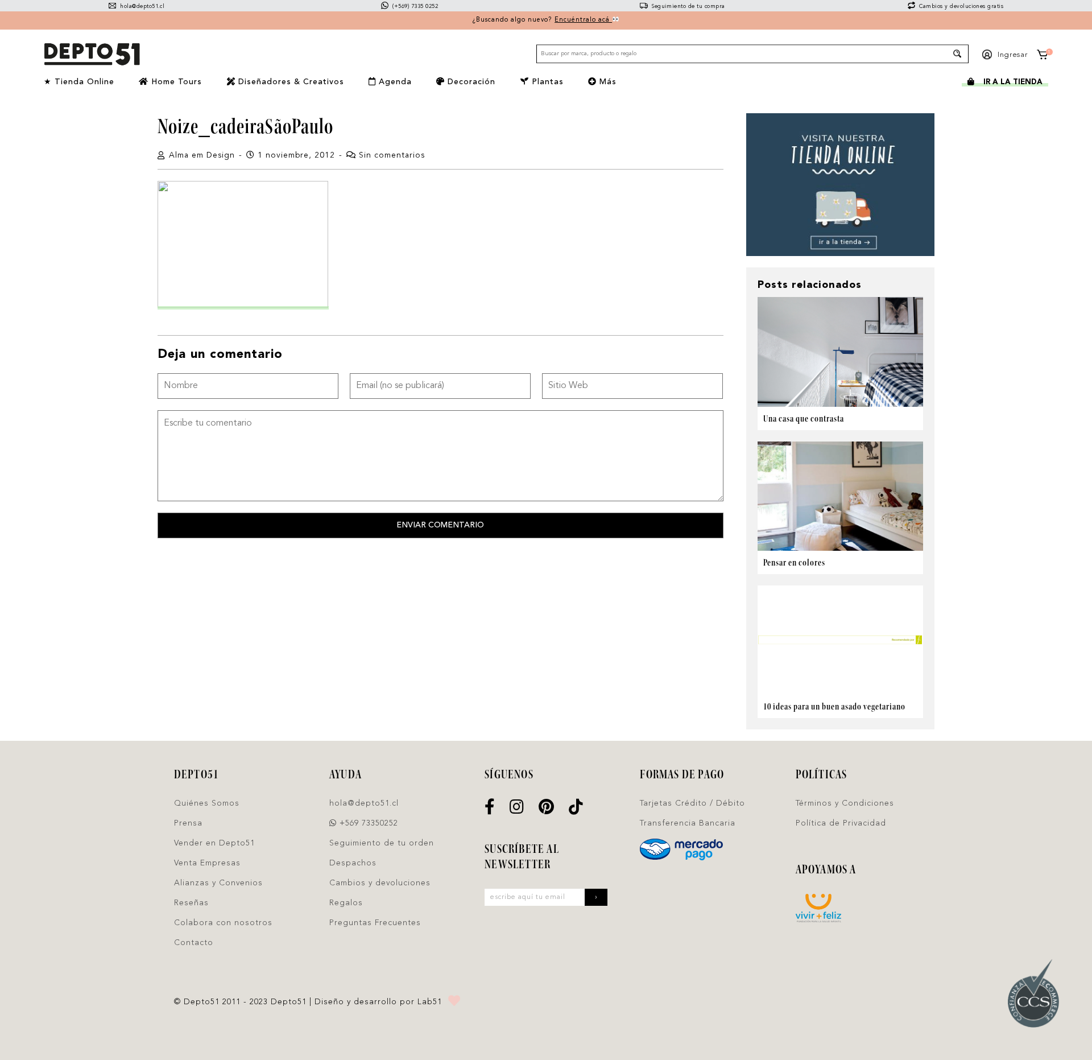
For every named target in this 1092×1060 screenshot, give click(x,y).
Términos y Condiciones (845, 803)
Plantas (546, 82)
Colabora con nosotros (223, 923)
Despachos (353, 863)
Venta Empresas (207, 863)
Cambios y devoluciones (380, 883)
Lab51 (429, 1002)
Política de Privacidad (841, 823)
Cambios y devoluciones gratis (960, 6)
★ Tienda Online (79, 82)
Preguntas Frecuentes (375, 923)
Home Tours (175, 82)
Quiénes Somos (206, 803)
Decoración (470, 82)
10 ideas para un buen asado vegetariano (834, 706)
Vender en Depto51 (214, 843)
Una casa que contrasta (803, 418)
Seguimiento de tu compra (687, 6)
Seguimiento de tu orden (381, 843)
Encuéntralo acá (583, 20)
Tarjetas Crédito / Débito (692, 803)
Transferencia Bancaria (687, 823)
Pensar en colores (794, 562)
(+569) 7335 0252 (414, 6)
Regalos (346, 903)
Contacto (193, 943)
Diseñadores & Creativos (289, 82)
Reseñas (191, 903)
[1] (1042, 56)
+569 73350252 (367, 823)
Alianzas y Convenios (218, 883)
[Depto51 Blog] (92, 54)
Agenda (394, 82)
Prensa (188, 823)
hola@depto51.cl (141, 6)
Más (607, 82)
